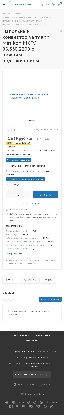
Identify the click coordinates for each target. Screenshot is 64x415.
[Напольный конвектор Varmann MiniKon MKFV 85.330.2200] (32, 96)
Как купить (30, 280)
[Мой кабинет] (53, 4)
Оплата (49, 280)
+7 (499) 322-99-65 (23, 351)
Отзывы (10, 280)
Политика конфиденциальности (34, 384)
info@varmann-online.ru (34, 357)
